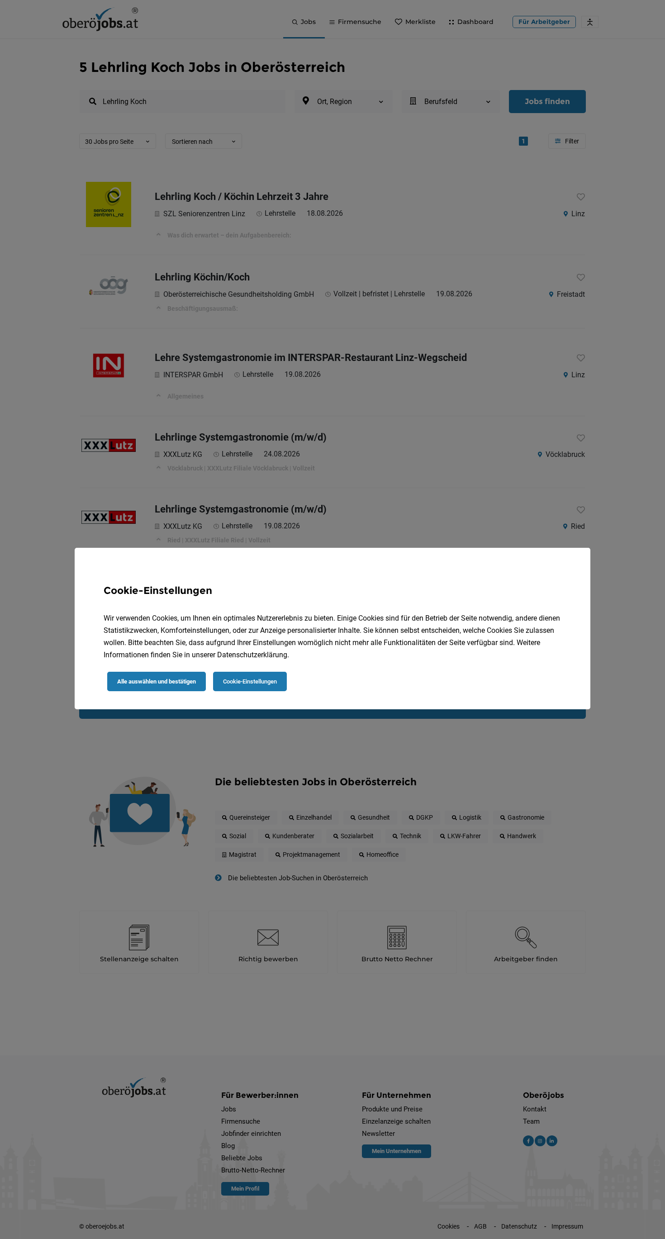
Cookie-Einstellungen (250, 681)
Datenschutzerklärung (252, 654)
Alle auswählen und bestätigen (156, 681)
